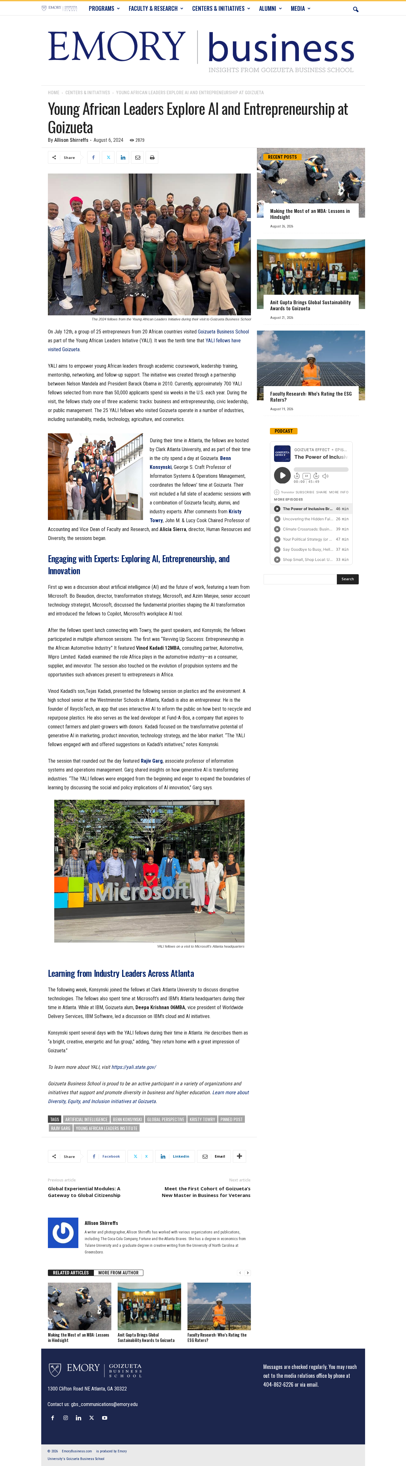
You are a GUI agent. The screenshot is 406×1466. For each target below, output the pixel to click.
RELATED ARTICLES (71, 1272)
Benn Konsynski (127, 1119)
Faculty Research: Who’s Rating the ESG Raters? (216, 1337)
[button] (356, 8)
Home (53, 92)
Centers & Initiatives (87, 92)
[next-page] (248, 1273)
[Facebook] (93, 157)
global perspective (165, 1119)
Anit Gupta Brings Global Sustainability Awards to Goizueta (146, 1337)
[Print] (152, 157)
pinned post (231, 1119)
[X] (108, 157)
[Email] (137, 157)
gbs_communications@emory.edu (104, 1404)
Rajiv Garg (60, 1128)
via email (309, 1384)
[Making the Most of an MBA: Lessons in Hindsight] (79, 1306)
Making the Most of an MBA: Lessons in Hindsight (78, 1337)
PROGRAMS (101, 8)
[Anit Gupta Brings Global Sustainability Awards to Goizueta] (149, 1306)
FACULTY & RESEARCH (153, 8)
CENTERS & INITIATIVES (218, 8)
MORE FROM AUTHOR (118, 1272)
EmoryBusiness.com (77, 1451)
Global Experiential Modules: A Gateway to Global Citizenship (84, 1191)
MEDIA (298, 8)
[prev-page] (240, 1273)
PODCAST (284, 431)
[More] (239, 1156)
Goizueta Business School (223, 332)
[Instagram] (67, 1418)
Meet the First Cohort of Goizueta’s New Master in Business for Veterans (206, 1191)
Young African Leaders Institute (106, 1128)
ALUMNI (267, 8)
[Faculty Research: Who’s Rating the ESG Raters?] (219, 1306)
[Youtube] (105, 1418)
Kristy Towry (202, 1119)
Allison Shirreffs (71, 140)
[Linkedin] (122, 157)
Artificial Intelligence (86, 1119)
